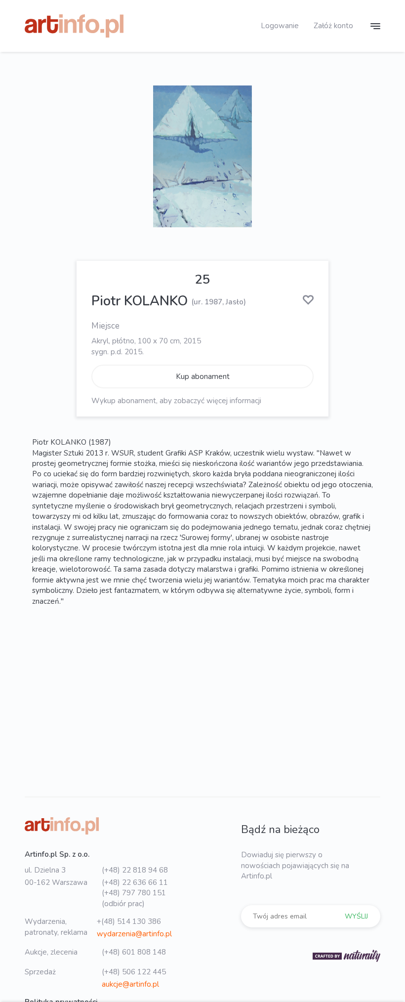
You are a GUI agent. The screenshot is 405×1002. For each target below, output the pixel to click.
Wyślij (356, 916)
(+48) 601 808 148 (134, 952)
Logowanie (280, 26)
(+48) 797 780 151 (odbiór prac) (134, 898)
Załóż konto (333, 26)
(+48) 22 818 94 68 (135, 870)
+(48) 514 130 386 (129, 921)
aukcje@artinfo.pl (130, 984)
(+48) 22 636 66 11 (135, 882)
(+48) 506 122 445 (134, 972)
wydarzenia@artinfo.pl (134, 934)
